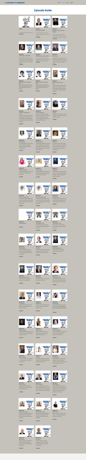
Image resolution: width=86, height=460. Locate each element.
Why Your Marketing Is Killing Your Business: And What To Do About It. (59, 308)
